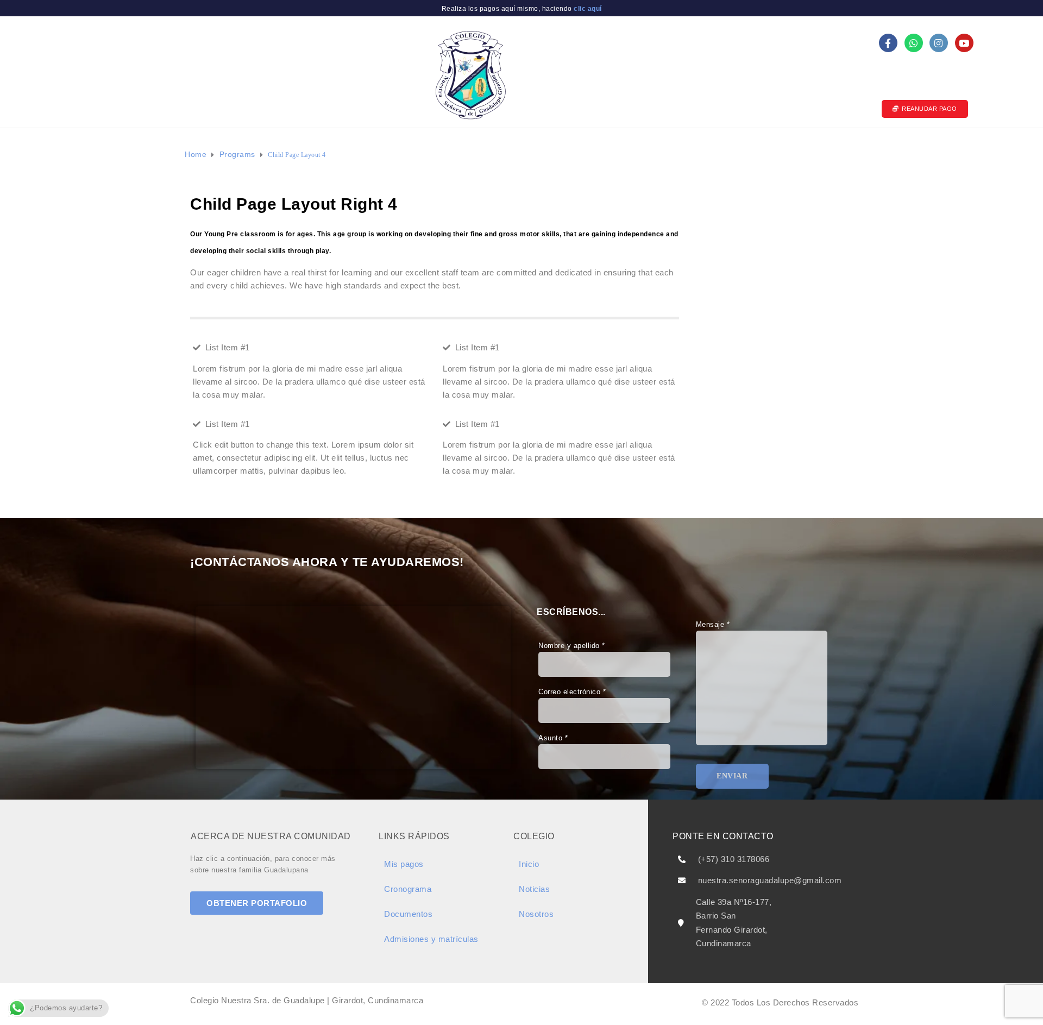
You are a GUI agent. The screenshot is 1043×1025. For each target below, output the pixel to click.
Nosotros (307, 148)
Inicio (260, 148)
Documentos (377, 148)
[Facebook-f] (888, 43)
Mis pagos (765, 148)
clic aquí (587, 8)
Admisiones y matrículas (471, 148)
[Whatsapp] (913, 43)
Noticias (634, 148)
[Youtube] (964, 43)
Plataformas (694, 148)
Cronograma (407, 889)
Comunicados (574, 148)
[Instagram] (938, 43)
